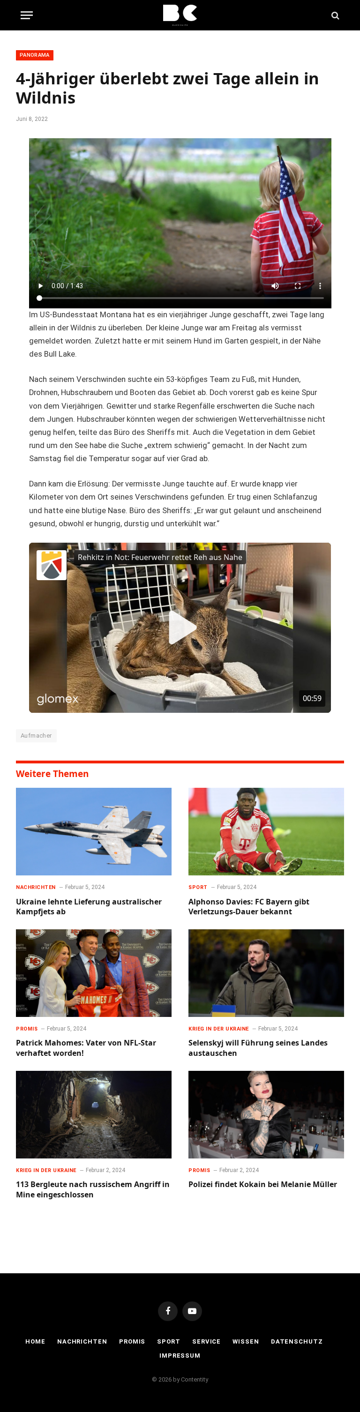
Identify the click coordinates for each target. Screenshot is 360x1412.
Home (35, 1341)
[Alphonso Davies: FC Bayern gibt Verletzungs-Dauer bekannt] (266, 831)
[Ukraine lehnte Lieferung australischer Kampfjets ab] (94, 831)
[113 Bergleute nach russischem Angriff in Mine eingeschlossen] (94, 1114)
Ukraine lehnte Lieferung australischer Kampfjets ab (89, 907)
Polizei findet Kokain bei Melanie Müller (262, 1184)
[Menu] (27, 15)
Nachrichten (36, 887)
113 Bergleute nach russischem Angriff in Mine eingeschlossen (93, 1190)
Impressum (180, 1355)
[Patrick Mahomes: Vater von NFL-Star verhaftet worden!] (94, 973)
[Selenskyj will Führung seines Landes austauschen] (266, 973)
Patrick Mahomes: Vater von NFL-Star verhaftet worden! (86, 1048)
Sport (198, 887)
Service (206, 1341)
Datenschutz (297, 1341)
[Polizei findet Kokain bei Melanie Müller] (266, 1114)
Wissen (245, 1341)
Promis (27, 1029)
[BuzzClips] (180, 15)
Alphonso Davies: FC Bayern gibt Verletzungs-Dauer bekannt (248, 907)
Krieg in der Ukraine (218, 1029)
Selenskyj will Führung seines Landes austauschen (258, 1048)
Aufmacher (36, 735)
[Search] (334, 15)
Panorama (35, 55)
